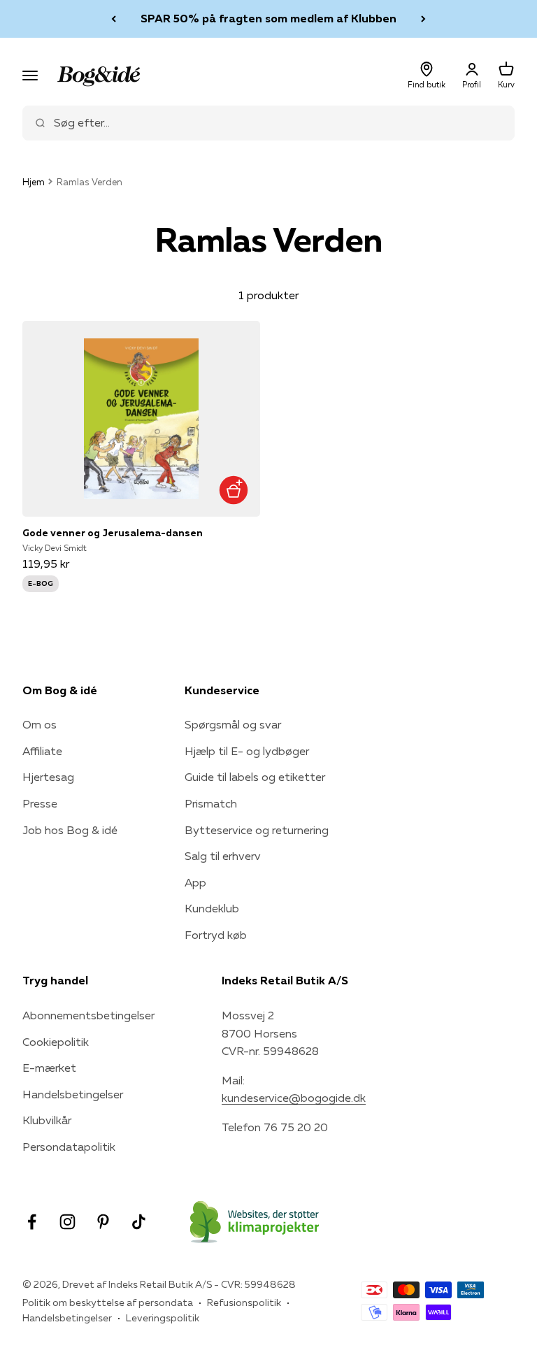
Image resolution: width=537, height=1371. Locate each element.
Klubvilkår (46, 1120)
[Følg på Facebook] (31, 1221)
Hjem (33, 181)
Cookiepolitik (55, 1042)
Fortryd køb (216, 935)
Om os (39, 724)
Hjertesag (48, 777)
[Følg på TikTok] (138, 1221)
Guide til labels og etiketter (255, 777)
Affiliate (42, 751)
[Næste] (423, 19)
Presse (39, 803)
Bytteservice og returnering (257, 830)
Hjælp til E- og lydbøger (247, 751)
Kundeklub (212, 908)
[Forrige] (113, 19)
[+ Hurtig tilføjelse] (233, 489)
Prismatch (211, 803)
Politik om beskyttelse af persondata (107, 1302)
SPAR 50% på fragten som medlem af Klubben (268, 15)
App (195, 882)
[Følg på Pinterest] (103, 1221)
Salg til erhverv (223, 856)
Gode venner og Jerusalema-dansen (112, 532)
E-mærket (49, 1068)
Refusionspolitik (244, 1302)
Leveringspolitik (162, 1318)
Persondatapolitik (68, 1147)
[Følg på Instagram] (67, 1221)
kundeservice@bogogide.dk (294, 1098)
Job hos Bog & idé (69, 830)
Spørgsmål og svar (233, 724)
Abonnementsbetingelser (88, 1015)
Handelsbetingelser (72, 1094)
